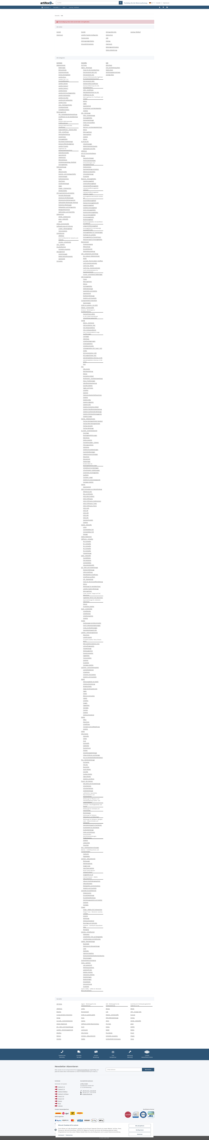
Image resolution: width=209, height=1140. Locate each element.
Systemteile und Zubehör (90, 291)
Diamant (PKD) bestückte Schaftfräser (65, 126)
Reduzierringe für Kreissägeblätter (92, 239)
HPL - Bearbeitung (88, 579)
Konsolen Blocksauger (65, 195)
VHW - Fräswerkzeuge (89, 115)
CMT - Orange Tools (136, 1011)
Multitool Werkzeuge (88, 295)
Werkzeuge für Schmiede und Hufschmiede (91, 809)
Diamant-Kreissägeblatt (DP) (91, 203)
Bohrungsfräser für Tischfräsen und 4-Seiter (93, 98)
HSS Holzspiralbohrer (89, 327)
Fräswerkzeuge (87, 553)
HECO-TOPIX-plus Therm (90, 506)
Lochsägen (86, 336)
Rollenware (86, 934)
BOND (85, 258)
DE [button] (152, 3)
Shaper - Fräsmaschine (65, 188)
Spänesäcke (62, 258)
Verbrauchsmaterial (88, 715)
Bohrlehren (86, 437)
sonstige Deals (110, 74)
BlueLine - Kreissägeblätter (88, 179)
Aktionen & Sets (87, 491)
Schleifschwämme (88, 616)
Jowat (132, 1024)
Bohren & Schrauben (89, 696)
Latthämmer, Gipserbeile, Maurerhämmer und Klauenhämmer (90, 794)
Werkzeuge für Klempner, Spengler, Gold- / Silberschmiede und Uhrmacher (93, 821)
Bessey (83, 155)
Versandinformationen (87, 44)
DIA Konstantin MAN (88, 81)
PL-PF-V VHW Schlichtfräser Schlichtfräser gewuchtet (90, 317)
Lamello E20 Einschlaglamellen (67, 93)
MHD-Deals (109, 65)
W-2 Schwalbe (87, 546)
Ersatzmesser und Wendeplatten (92, 108)
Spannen (85, 392)
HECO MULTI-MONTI (88, 496)
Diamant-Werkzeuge (88, 570)
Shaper (83, 907)
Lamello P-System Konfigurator (89, 35)
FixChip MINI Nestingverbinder (91, 423)
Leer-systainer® (87, 965)
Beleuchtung (86, 246)
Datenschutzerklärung (83, 1070)
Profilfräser (86, 125)
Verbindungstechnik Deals (113, 72)
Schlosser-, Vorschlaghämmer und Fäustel (92, 805)
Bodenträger (62, 67)
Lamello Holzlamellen (64, 95)
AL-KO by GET (85, 141)
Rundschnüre (87, 748)
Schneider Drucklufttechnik (88, 890)
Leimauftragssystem (88, 646)
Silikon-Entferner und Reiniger (91, 755)
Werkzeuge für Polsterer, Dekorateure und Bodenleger (91, 816)
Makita (83, 717)
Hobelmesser (62, 157)
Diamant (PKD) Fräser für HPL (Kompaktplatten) (91, 86)
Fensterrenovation (88, 653)
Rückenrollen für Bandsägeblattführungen (90, 464)
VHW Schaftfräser (88, 572)
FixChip (133, 1018)
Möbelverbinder (61, 65)
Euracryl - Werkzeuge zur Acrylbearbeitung (88, 310)
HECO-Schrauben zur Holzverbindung (91, 489)
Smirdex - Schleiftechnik (87, 932)
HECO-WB (85, 513)
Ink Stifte (85, 771)
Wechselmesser (63, 160)
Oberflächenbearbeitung (90, 383)
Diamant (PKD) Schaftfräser (90, 83)
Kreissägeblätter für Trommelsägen (93, 232)
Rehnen (59, 1036)
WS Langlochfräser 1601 (89, 355)
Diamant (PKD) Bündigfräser (66, 144)
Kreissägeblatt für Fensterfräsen (92, 237)
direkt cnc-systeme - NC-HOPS (89, 305)
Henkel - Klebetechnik (64, 216)
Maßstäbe (86, 951)
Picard (132, 1033)
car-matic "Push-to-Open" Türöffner (93, 261)
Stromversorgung (88, 244)
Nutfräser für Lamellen (89, 235)
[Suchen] (121, 2)
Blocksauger (86, 861)
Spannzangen (87, 303)
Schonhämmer (87, 786)
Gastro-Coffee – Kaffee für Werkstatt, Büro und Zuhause (91, 989)
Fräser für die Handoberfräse (91, 70)
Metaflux (59, 1033)
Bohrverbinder (63, 70)
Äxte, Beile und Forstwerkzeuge (91, 783)
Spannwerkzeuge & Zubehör (91, 169)
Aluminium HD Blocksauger (66, 197)
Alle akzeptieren (139, 1125)
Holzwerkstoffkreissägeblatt (90, 186)
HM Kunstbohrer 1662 (89, 325)
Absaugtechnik (61, 251)
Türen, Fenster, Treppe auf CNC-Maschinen (92, 594)
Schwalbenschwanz (64, 109)
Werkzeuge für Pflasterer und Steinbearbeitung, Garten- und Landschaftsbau (91, 800)
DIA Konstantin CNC (88, 74)
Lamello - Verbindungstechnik (89, 632)
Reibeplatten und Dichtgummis (67, 207)
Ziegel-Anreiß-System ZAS (90, 689)
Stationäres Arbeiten (88, 974)
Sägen (60, 186)
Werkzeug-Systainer (88, 967)
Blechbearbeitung (88, 371)
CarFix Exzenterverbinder (90, 263)
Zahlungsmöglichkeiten (87, 41)
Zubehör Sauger (87, 416)
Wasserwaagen (87, 958)
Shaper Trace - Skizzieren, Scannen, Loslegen (93, 912)
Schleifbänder (87, 611)
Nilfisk (83, 731)
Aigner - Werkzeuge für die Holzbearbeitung (88, 1004)
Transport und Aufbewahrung (91, 726)
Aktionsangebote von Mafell (90, 681)
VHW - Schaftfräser (64, 132)
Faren (82, 1018)
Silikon (85, 738)
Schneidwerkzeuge (88, 174)
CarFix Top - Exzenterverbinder (91, 268)
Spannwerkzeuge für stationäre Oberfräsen (91, 600)
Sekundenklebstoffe (88, 565)
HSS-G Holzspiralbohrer (89, 330)
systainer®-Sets (87, 970)
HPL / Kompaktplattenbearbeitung (68, 114)
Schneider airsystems (64, 249)
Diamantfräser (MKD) (89, 314)
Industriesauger (63, 176)
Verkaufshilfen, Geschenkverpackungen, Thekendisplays (89, 836)
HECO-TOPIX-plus (88, 498)
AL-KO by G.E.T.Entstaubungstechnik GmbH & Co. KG (141, 1004)
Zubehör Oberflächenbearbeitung (92, 409)
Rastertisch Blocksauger (65, 205)
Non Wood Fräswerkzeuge (66, 141)
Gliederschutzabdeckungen (90, 449)
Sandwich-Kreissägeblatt (90, 207)
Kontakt (158, 3)
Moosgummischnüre (64, 209)
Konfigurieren (140, 1130)
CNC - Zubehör (61, 244)
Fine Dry (85, 764)
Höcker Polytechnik (86, 536)
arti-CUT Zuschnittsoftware (88, 153)
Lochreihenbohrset (88, 670)
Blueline (59, 1011)
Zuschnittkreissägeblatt (89, 200)
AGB (107, 38)
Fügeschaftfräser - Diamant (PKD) (68, 129)
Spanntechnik (62, 155)
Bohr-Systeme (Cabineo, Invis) (91, 643)
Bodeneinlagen (87, 979)
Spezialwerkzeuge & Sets (90, 630)
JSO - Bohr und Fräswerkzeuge (89, 567)
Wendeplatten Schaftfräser (90, 574)
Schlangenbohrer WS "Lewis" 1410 (92, 348)
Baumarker (86, 767)
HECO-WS (85, 517)
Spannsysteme (87, 134)
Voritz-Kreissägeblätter (89, 210)
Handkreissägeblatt (88, 181)
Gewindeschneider (64, 152)
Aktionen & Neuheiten (89, 171)
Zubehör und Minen (88, 779)
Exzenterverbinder (64, 72)
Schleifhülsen (87, 613)
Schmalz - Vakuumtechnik (88, 858)
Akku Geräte (86, 369)
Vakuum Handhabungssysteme (91, 881)
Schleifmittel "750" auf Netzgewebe (93, 936)
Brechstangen (87, 813)
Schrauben (60, 261)
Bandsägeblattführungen (90, 435)
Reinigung (86, 929)
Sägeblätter (86, 655)
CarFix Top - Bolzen (88, 265)
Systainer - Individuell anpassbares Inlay (92, 926)
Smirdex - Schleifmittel (65, 242)
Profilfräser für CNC (88, 94)
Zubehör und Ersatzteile (89, 298)
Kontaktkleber (87, 558)
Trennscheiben (87, 658)
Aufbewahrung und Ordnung (65, 226)
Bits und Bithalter (88, 494)
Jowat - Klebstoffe (63, 219)
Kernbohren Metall (88, 376)
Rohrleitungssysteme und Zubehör (92, 900)
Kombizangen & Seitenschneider (92, 623)
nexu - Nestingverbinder (65, 105)
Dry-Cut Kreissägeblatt (89, 214)
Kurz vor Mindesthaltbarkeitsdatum (93, 757)
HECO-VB (85, 510)
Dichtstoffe (86, 743)
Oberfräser (86, 339)
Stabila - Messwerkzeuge (88, 941)
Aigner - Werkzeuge (86, 67)
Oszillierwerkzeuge (64, 183)
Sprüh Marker (87, 769)
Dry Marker (86, 762)
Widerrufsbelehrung (111, 50)
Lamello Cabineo (63, 83)
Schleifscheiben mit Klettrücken (92, 939)
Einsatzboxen (86, 981)
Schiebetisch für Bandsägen (91, 468)
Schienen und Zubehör (89, 674)
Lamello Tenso (62, 102)
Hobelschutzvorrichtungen (90, 454)
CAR (107, 1011)
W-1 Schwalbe (87, 543)
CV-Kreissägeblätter (88, 217)
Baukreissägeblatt (88, 219)
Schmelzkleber (87, 562)
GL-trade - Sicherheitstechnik (89, 430)
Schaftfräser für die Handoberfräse (68, 116)
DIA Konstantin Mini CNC (90, 72)
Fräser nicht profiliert (89, 122)
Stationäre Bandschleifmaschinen (92, 395)
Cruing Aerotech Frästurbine (89, 300)
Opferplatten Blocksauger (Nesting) (68, 202)
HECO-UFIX (86, 508)
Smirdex (59, 1039)
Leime (60, 221)
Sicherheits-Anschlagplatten (91, 472)
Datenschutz (69, 1135)
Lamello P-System (63, 146)
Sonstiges (85, 707)
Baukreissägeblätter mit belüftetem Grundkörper (93, 222)
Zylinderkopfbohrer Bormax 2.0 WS (92, 358)
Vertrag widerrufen (111, 32)
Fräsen (85, 279)
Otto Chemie (84, 734)
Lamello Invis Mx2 (63, 98)
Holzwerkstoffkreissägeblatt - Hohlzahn (91, 189)
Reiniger (85, 534)
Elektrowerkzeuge (61, 167)
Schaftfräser (86, 724)
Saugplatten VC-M (88, 874)
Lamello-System (87, 637)
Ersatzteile (86, 176)
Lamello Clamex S (63, 88)
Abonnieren (148, 1069)
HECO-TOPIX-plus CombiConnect (92, 501)
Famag (83, 320)
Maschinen (86, 456)
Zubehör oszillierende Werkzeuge (92, 411)
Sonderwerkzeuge (88, 790)
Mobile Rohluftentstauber (66, 256)
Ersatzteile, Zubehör (88, 606)
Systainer (85, 660)
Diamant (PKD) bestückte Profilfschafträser (65, 122)
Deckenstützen (87, 167)
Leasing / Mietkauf (74, 7)
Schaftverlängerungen (89, 341)
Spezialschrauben (88, 520)
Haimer (83, 484)
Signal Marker (87, 776)
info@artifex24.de (87, 1094)
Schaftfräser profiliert (89, 577)
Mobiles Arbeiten (88, 972)
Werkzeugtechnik (61, 112)
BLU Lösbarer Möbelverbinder (91, 256)
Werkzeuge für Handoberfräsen (91, 586)
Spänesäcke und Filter (89, 148)
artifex (83, 1008)
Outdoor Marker (87, 774)
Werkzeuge (86, 918)
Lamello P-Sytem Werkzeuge (91, 589)
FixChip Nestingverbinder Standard (93, 421)
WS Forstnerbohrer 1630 (89, 353)
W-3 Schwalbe (87, 548)
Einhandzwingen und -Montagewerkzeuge (89, 163)
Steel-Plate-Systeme (88, 868)
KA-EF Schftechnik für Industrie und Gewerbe (68, 238)
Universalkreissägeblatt (89, 183)
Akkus (60, 169)
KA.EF (82, 1027)
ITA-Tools (108, 1024)
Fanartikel (86, 845)
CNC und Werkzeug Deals (113, 67)
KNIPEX (132, 1027)
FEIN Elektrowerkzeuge (112, 1018)
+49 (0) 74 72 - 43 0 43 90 (89, 1091)
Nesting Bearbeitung (64, 134)
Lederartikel (86, 843)
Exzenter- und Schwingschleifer (67, 174)
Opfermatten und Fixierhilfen (67, 212)
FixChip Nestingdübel (64, 74)
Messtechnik (86, 459)
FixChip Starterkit (88, 426)
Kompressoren (87, 893)
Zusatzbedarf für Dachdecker (91, 827)
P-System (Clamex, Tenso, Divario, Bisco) (92, 640)
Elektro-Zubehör (87, 440)
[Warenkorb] (168, 7)
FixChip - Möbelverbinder (88, 419)
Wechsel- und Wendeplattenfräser (92, 127)
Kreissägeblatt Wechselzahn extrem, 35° (93, 197)
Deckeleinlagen (87, 977)
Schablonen (86, 672)
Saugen (85, 703)
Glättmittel (86, 745)
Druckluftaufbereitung (89, 897)
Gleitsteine (86, 447)
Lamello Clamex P (63, 86)
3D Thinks (84, 65)
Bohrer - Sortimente (88, 323)
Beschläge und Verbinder (90, 923)
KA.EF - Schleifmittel (86, 609)
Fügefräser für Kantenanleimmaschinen (65, 149)
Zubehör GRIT (87, 404)
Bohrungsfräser (87, 132)
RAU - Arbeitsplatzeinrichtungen (90, 847)
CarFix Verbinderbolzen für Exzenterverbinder (90, 271)
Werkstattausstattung (89, 251)
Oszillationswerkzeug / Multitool (67, 162)
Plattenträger (86, 461)
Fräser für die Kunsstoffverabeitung (93, 581)
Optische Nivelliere (88, 953)
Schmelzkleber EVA (88, 529)
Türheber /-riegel (88, 477)
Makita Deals (109, 70)
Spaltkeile (85, 475)
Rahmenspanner (87, 863)
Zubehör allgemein (88, 402)
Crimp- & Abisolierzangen (90, 628)
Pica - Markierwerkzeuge (88, 760)
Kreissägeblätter (63, 139)
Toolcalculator (85, 38)
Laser (84, 948)
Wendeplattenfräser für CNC (91, 92)
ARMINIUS (61, 235)
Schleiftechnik (60, 233)
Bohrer (60, 119)
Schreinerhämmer (88, 788)
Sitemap (108, 41)
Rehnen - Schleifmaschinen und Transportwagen (90, 850)
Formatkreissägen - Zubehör (91, 442)
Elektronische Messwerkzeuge (91, 946)
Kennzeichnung (87, 984)
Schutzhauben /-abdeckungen (91, 470)
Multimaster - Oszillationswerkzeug (93, 378)
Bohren (85, 284)
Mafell (83, 679)
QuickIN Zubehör (87, 385)
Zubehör (85, 110)
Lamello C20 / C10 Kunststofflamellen (64, 80)
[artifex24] (47, 3)
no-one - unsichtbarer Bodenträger (92, 274)
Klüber (108, 1027)
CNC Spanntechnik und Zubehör (65, 193)
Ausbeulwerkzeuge (88, 830)
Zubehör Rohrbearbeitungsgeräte (92, 414)
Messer (85, 139)
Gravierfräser (62, 136)
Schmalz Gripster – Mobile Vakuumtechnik (90, 877)
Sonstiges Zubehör (88, 482)
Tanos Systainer (63, 231)
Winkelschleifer (63, 190)
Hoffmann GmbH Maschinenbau (90, 1024)
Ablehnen (139, 1134)
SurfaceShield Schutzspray (88, 960)
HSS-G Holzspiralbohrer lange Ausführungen (91, 333)
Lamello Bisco (62, 77)
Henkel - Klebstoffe (86, 525)
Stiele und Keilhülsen (89, 832)
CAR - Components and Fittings (89, 253)
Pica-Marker (109, 1033)
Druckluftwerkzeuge (88, 895)
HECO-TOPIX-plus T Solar (90, 503)
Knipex (83, 620)
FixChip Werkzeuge (88, 428)
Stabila (83, 1039)
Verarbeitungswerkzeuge (90, 753)
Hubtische (86, 854)
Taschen (85, 710)
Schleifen (85, 390)
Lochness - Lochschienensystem (90, 667)
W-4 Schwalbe (87, 551)
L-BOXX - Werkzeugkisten (65, 228)
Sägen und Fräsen (88, 388)
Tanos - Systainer (86, 963)
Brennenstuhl (85, 242)
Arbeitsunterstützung (89, 684)
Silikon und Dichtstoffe (63, 224)
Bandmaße (86, 944)
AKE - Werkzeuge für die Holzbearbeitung (112, 1004)
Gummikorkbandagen (89, 452)
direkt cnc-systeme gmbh (88, 1015)
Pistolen (85, 750)
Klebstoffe (86, 736)
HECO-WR (85, 515)
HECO (107, 1021)
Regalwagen (86, 856)
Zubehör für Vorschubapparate (91, 479)
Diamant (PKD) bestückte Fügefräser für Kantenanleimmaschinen (93, 78)
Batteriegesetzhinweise (112, 47)
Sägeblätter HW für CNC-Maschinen (93, 597)
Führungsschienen (88, 445)
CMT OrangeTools (86, 277)
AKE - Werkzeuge (85, 113)
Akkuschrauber (63, 171)
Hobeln (85, 698)
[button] (159, 7)
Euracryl (133, 1015)
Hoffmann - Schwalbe (87, 539)
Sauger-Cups (86, 866)
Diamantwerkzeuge (88, 120)
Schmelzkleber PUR (88, 532)
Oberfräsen (62, 181)
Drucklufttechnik (61, 247)
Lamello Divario (63, 90)
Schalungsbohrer (88, 343)
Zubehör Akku (87, 400)
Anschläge (86, 433)
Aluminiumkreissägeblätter (90, 212)
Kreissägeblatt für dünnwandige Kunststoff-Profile (92, 229)
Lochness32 (84, 1030)
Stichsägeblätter (63, 164)
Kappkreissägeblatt (88, 205)
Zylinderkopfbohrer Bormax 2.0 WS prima (92, 361)
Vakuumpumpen (87, 883)
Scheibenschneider (88, 346)
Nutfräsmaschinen (64, 179)
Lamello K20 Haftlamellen (65, 100)
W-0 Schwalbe (87, 541)
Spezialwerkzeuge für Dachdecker (92, 825)
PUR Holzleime (87, 560)
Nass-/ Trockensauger (89, 381)
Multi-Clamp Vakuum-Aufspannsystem (89, 871)
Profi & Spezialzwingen (89, 160)
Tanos (132, 1039)
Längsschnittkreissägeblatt (90, 226)
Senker (85, 350)
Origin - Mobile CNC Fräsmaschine (92, 909)
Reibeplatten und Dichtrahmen (91, 886)
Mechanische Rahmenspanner (67, 200)
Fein (82, 366)
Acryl (84, 741)
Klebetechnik (60, 214)
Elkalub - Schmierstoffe (87, 307)
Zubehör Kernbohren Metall (91, 407)
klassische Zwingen (88, 158)
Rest (84, 364)
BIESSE (132, 1008)
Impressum (61, 1135)
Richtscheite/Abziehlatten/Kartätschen (93, 955)
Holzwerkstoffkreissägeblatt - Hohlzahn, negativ (91, 193)
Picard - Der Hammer (87, 781)
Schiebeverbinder (63, 107)
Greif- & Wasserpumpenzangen (91, 625)
